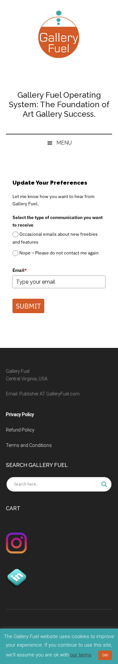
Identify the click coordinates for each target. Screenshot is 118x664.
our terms (80, 655)
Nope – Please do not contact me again (59, 253)
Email (19, 270)
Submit (28, 306)
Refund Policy (20, 430)
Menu (64, 143)
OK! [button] (105, 655)
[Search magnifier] (104, 484)
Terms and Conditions (29, 445)
